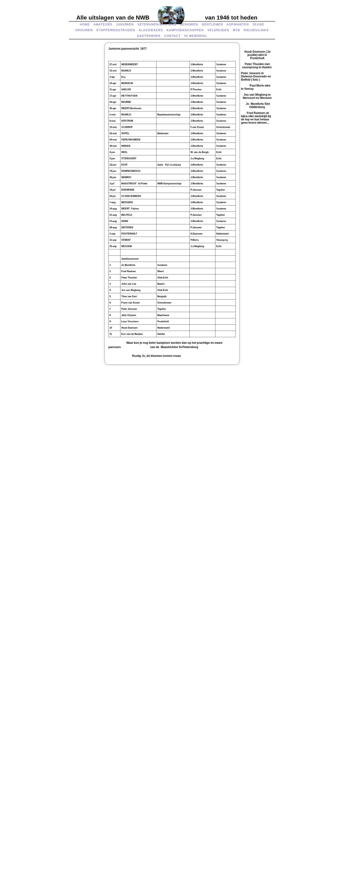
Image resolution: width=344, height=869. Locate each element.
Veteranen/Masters (156, 24)
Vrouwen (84, 30)
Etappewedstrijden (116, 30)
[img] (171, 15)
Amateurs (103, 24)
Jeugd (258, 24)
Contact (172, 35)
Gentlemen (212, 24)
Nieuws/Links (256, 30)
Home (85, 24)
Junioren (125, 24)
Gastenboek (149, 35)
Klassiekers (151, 30)
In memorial (195, 35)
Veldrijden (218, 30)
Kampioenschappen (185, 30)
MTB (236, 30)
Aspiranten (238, 24)
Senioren (189, 24)
